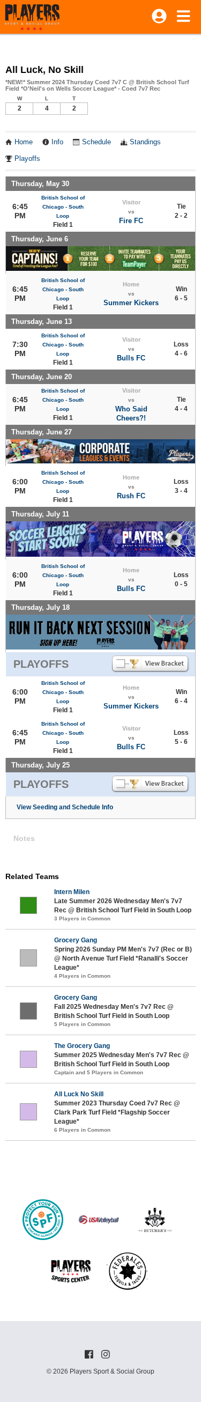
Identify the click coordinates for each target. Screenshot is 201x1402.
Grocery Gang (75, 940)
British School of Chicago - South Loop (63, 207)
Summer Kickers (131, 303)
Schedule (96, 142)
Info (57, 142)
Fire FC (131, 221)
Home (23, 142)
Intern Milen (72, 892)
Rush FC (131, 496)
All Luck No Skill (78, 1094)
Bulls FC (131, 358)
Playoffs (27, 159)
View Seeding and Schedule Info (65, 807)
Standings (145, 142)
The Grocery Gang (82, 1046)
